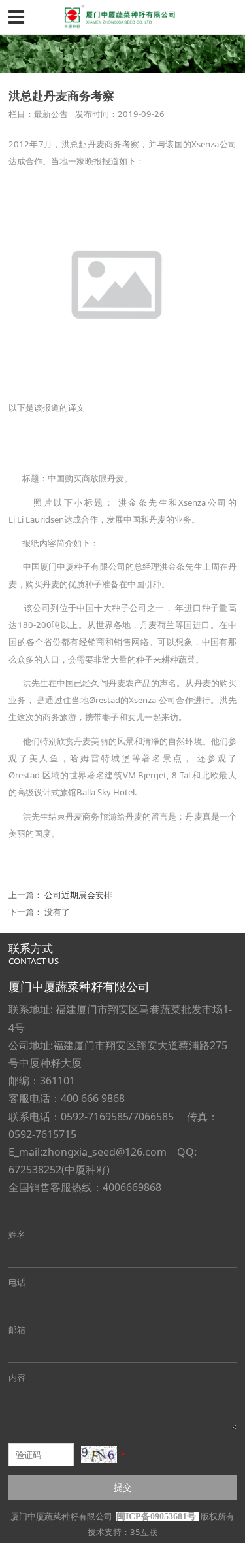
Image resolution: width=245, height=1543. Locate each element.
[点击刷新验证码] (99, 1454)
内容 (16, 1377)
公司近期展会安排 (78, 895)
